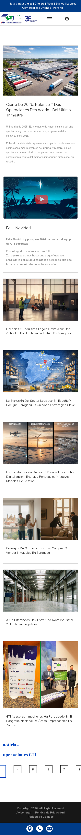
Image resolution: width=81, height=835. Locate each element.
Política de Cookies (40, 816)
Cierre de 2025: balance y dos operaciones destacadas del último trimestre (38, 109)
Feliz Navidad (18, 227)
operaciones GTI (19, 754)
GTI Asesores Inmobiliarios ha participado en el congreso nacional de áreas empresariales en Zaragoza (39, 720)
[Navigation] (49, 19)
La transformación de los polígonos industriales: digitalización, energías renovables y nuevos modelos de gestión (40, 476)
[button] (68, 19)
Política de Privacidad (50, 812)
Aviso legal (23, 812)
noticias (11, 744)
